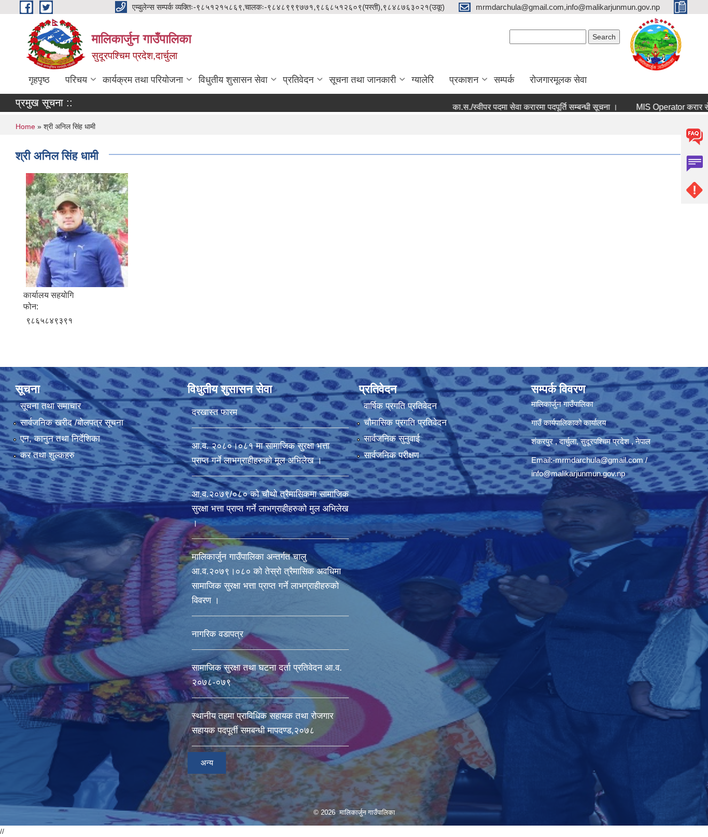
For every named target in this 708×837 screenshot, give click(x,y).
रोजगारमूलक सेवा (558, 80)
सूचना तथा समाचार (50, 406)
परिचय (76, 80)
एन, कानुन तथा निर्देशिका (60, 439)
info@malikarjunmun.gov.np (578, 473)
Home (25, 126)
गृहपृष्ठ (39, 80)
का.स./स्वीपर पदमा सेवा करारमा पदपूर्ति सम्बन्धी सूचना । (507, 107)
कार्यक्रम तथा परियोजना (143, 80)
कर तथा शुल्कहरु (47, 455)
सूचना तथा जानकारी (362, 80)
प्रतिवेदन (298, 80)
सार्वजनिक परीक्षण (391, 455)
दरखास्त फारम (214, 412)
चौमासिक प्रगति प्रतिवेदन (405, 423)
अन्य (207, 762)
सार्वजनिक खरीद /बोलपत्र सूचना (71, 423)
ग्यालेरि (423, 80)
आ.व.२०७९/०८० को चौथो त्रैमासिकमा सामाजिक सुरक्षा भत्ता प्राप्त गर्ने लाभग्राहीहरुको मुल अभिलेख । (270, 508)
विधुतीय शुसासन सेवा (233, 80)
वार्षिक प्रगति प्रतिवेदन (400, 406)
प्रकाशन (463, 80)
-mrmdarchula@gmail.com (598, 460)
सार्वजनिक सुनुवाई (392, 439)
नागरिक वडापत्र (217, 634)
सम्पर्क (504, 80)
